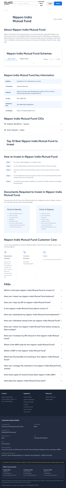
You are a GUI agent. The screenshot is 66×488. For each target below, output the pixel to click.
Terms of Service (28, 409)
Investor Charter (28, 397)
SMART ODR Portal (51, 397)
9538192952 (48, 473)
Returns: (46, 59)
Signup (58, 3)
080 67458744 (8, 473)
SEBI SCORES (49, 399)
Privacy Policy (27, 411)
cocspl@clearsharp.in (31, 475)
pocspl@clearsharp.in (11, 475)
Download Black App (41, 3)
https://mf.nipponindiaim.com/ (26, 110)
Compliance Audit (28, 407)
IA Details (26, 404)
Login (50, 3)
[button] (11, 59)
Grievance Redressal (29, 399)
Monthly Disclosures (29, 402)
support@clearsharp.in (7, 397)
